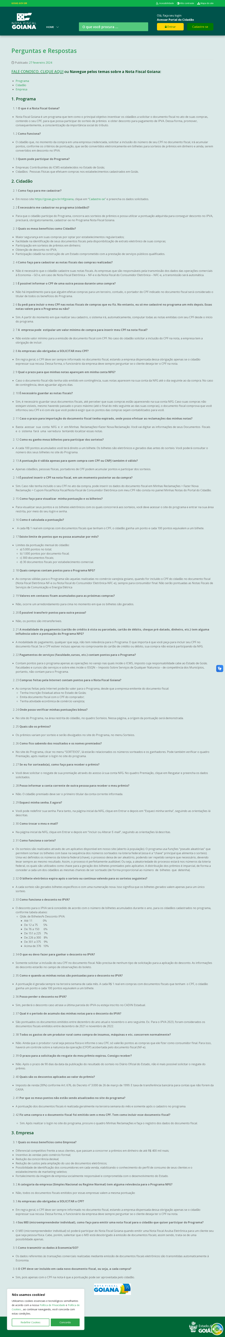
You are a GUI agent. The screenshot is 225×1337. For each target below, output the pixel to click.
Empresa (21, 89)
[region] (45, 1309)
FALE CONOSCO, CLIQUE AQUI (37, 71)
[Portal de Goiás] (201, 1327)
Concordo (65, 1322)
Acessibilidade (166, 3)
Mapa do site (207, 3)
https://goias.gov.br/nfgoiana (54, 199)
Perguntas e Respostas (44, 51)
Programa (22, 81)
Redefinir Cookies (30, 1322)
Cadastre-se (200, 27)
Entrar (171, 27)
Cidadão (21, 85)
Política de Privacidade (53, 1305)
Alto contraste (187, 3)
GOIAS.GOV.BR (19, 3)
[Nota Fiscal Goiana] (23, 21)
